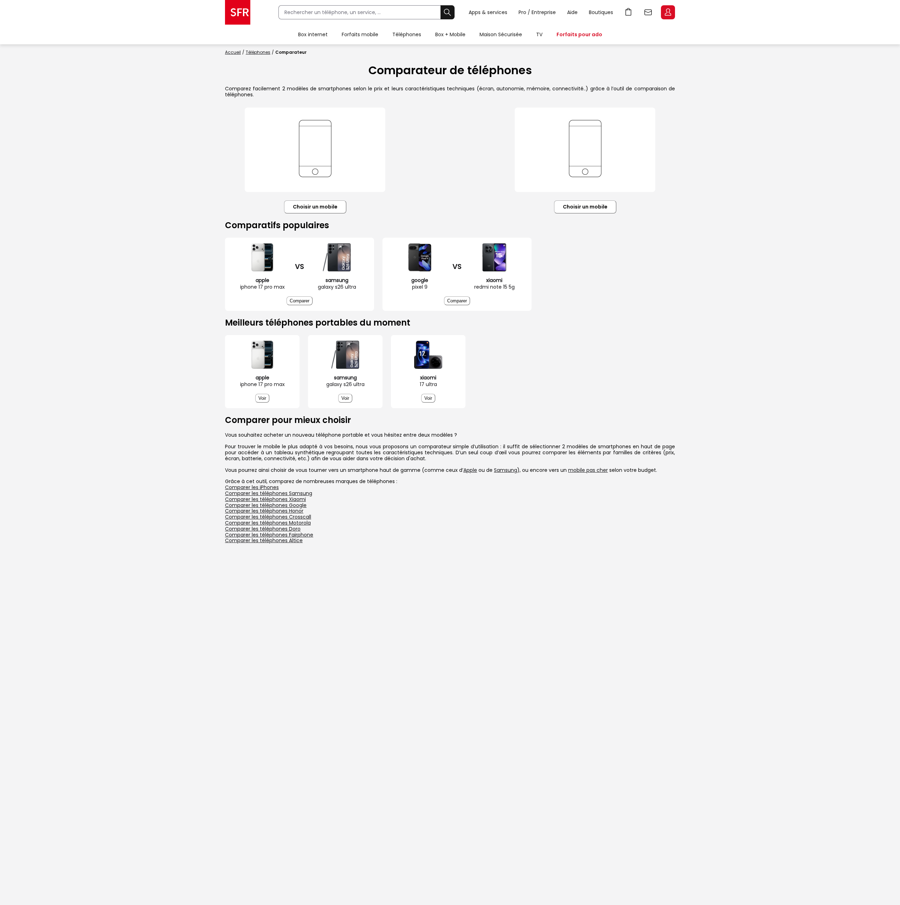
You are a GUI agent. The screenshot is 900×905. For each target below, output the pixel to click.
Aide (572, 12)
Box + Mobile (450, 34)
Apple (470, 470)
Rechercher (448, 12)
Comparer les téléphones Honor (264, 510)
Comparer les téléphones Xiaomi (265, 499)
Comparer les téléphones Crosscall (268, 516)
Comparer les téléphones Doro (263, 528)
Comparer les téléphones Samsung (268, 493)
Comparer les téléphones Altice (264, 540)
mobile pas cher (588, 470)
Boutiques (601, 12)
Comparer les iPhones (252, 487)
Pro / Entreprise (537, 12)
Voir (262, 398)
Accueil (233, 52)
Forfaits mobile (360, 34)
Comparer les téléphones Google (266, 505)
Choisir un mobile (315, 206)
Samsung (505, 470)
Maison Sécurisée (501, 34)
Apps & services (488, 12)
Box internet (313, 34)
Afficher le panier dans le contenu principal (628, 12)
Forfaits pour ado (579, 34)
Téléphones (406, 34)
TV (539, 34)
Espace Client (668, 12)
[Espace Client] (667, 12)
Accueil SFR (237, 12)
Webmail (648, 12)
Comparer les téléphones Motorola (268, 522)
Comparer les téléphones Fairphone (269, 534)
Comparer (299, 300)
